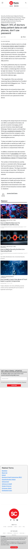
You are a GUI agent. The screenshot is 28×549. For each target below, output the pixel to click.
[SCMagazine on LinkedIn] (17, 520)
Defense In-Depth (7, 484)
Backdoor (4, 470)
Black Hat (4, 473)
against (17, 46)
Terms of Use (19, 382)
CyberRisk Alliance (10, 526)
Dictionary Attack (6, 488)
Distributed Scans (7, 490)
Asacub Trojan (22, 158)
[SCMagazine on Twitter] (14, 520)
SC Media (4, 526)
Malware (11, 19)
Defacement (5, 481)
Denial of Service (6, 486)
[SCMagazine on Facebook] (11, 520)
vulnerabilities (15, 153)
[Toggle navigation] (2, 3)
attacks (12, 46)
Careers (20, 526)
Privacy (24, 526)
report (2, 54)
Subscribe (14, 385)
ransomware (6, 46)
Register (16, 6)
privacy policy (21, 543)
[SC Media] (14, 3)
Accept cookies (14, 547)
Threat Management (7, 276)
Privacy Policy (24, 382)
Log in (11, 6)
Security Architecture (7, 16)
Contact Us (15, 526)
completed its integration (14, 131)
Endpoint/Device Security (13, 17)
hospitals (21, 46)
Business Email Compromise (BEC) (12, 477)
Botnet (4, 475)
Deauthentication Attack (9, 479)
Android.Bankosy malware (8, 158)
